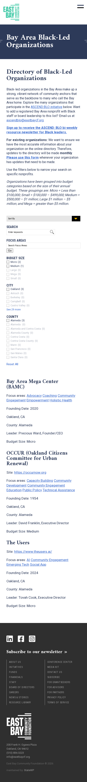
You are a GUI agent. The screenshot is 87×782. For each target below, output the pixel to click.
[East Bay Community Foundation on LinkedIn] (9, 638)
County (12, 317)
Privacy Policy (56, 697)
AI (28, 560)
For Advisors (55, 687)
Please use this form (22, 157)
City (9, 285)
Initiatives (16, 667)
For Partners (55, 692)
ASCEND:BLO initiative (46, 107)
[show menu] (80, 6)
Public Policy (32, 490)
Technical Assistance (59, 490)
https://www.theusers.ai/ (33, 552)
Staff (12, 682)
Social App (38, 564)
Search (12, 227)
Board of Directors (21, 687)
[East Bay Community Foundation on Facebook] (21, 638)
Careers (14, 692)
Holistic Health (61, 400)
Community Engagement (46, 485)
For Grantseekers (58, 682)
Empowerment (38, 400)
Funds (13, 672)
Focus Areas (16, 240)
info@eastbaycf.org (18, 756)
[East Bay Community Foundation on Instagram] (32, 638)
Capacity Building (40, 481)
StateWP (29, 770)
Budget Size (15, 258)
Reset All (12, 364)
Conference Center (59, 662)
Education (14, 490)
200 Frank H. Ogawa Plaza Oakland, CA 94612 (21, 746)
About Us (15, 662)
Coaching (49, 396)
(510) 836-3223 (15, 752)
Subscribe (53, 677)
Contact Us (54, 672)
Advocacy (34, 396)
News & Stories (19, 697)
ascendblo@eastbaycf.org (25, 120)
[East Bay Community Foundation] (11, 12)
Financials (16, 677)
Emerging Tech (17, 564)
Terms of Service (58, 702)
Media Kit (53, 667)
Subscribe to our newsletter (34, 652)
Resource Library (20, 702)
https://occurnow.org (30, 472)
